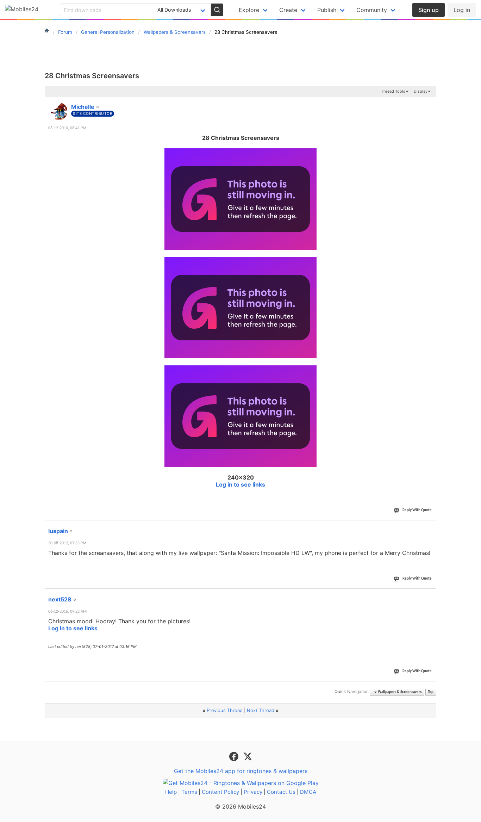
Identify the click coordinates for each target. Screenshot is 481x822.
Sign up (428, 9)
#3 (431, 595)
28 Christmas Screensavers (92, 76)
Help (171, 792)
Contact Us (281, 792)
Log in (462, 9)
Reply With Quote (417, 510)
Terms (189, 792)
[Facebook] (234, 756)
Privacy (253, 792)
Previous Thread (225, 710)
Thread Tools (393, 91)
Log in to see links (240, 484)
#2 (431, 527)
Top (430, 692)
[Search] (217, 10)
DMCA (308, 792)
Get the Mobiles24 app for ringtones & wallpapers (240, 770)
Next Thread (260, 710)
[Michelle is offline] (59, 111)
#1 (431, 103)
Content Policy (220, 792)
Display (420, 91)
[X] (247, 756)
